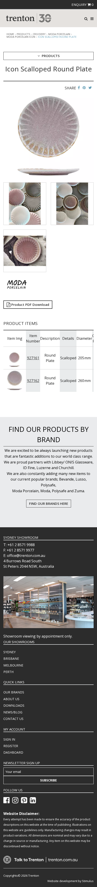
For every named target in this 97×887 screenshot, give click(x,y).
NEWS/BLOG (12, 712)
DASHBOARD (13, 752)
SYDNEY (9, 652)
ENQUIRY (83, 4)
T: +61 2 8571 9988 (19, 544)
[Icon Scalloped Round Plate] (48, 137)
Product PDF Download (29, 304)
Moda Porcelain (59, 34)
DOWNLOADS (13, 705)
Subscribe (48, 780)
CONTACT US (13, 719)
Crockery (39, 34)
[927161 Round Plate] (15, 357)
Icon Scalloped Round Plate (57, 36)
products (23, 34)
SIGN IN (9, 739)
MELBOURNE (13, 665)
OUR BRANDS (13, 692)
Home (10, 34)
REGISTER (10, 746)
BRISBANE (11, 658)
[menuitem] (48, 652)
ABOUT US (11, 699)
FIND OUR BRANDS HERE (48, 503)
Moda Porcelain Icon (21, 36)
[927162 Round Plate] (15, 380)
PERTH (8, 672)
